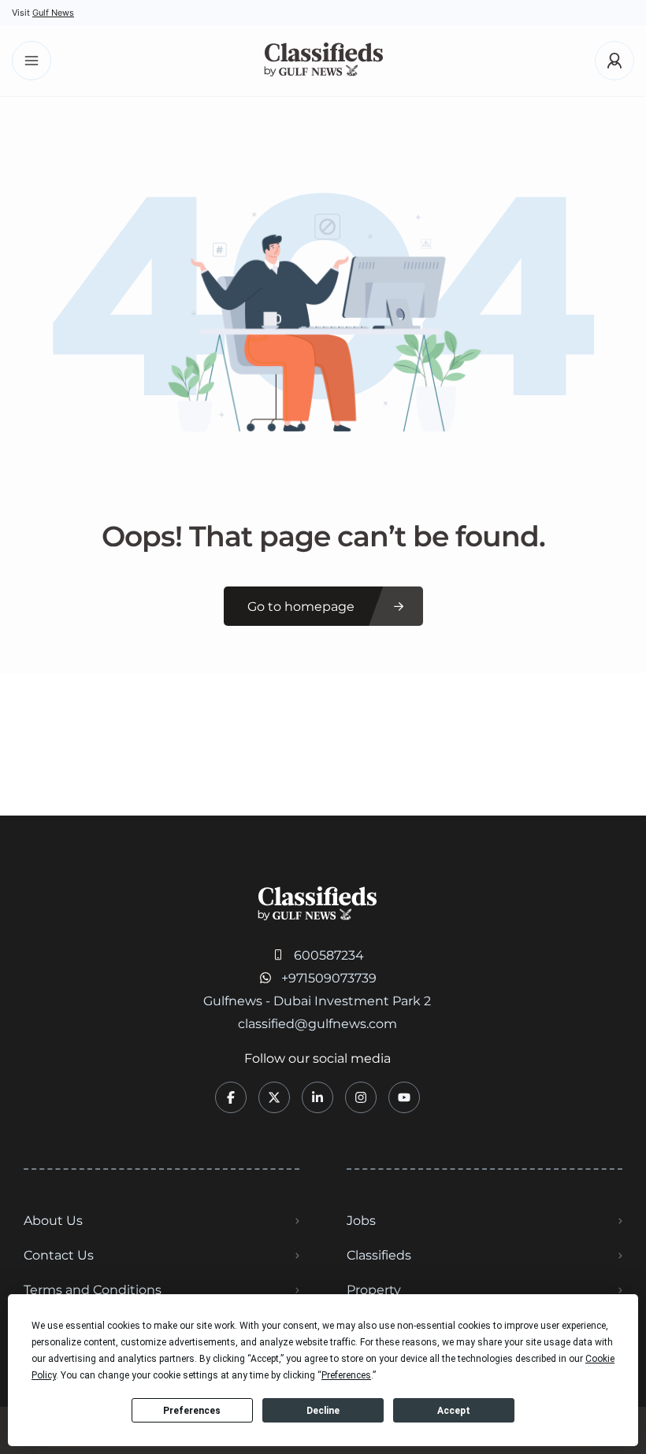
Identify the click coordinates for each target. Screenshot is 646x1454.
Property (374, 1289)
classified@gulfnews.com (317, 1023)
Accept (453, 1410)
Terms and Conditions (93, 1289)
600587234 (329, 955)
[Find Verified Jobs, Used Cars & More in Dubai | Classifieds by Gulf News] (323, 61)
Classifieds (379, 1255)
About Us (53, 1220)
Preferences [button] (346, 1375)
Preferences (192, 1410)
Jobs (361, 1220)
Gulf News (53, 12)
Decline (323, 1410)
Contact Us (59, 1255)
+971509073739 (329, 978)
